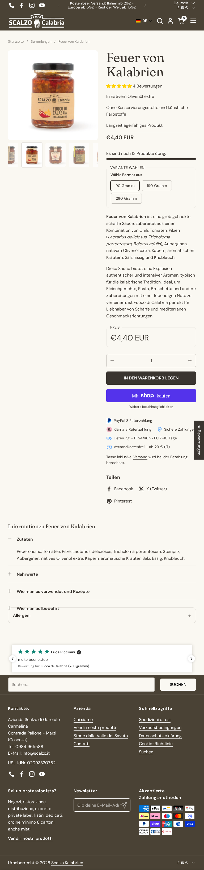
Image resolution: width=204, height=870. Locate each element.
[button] (159, 21)
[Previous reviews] (12, 658)
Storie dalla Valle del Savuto (101, 735)
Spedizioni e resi (155, 719)
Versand (140, 456)
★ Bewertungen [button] (199, 440)
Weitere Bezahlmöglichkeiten (151, 407)
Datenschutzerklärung (160, 735)
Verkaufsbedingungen (160, 727)
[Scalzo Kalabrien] (37, 21)
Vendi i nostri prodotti (95, 727)
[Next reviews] (191, 658)
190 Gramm (157, 185)
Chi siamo (83, 719)
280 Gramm (126, 198)
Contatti (82, 743)
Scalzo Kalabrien (67, 862)
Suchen (178, 684)
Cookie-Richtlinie (156, 743)
